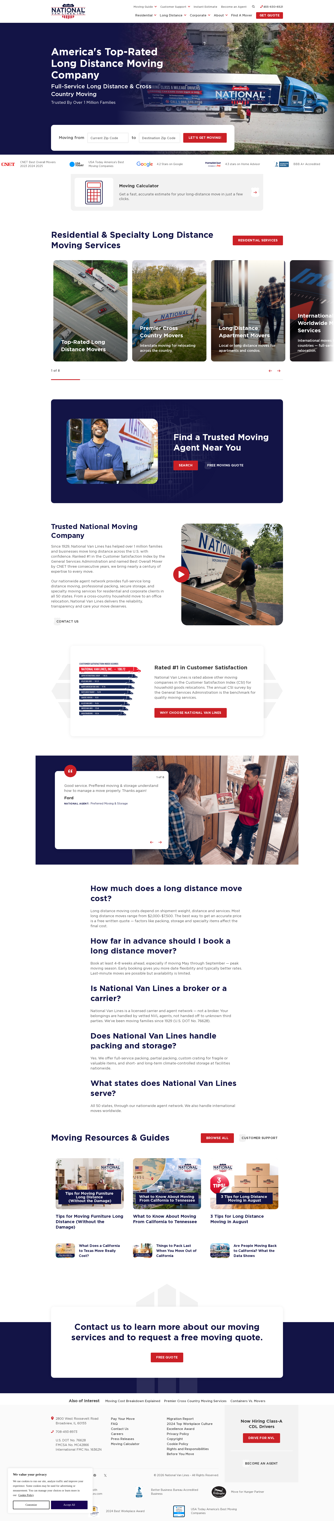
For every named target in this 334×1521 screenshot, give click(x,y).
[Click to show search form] (253, 7)
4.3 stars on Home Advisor (242, 164)
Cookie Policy (26, 1495)
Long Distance (171, 15)
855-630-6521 (273, 7)
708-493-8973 (66, 1431)
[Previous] (270, 370)
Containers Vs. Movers (247, 1401)
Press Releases (122, 1439)
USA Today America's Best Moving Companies (106, 164)
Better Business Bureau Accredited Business (174, 1492)
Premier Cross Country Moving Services (195, 1401)
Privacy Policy (178, 1434)
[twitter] (105, 1475)
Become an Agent (234, 7)
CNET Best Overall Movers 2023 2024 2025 (38, 164)
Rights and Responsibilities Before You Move (188, 1452)
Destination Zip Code (159, 138)
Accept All (69, 1504)
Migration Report (180, 1418)
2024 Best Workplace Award (125, 1511)
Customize (31, 1504)
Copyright (175, 1439)
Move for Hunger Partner (247, 1492)
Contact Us (120, 1429)
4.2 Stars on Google (170, 164)
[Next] (278, 370)
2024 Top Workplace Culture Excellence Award (190, 1426)
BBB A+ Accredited (306, 164)
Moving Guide (143, 7)
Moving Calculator (139, 186)
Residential (144, 15)
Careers (117, 1434)
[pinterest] (95, 1475)
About (219, 15)
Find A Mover (241, 15)
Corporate (198, 15)
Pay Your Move (123, 1418)
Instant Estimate (205, 7)
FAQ (114, 1424)
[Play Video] (181, 574)
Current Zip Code (104, 138)
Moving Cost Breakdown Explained (132, 1401)
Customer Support (173, 7)
